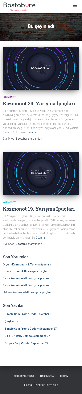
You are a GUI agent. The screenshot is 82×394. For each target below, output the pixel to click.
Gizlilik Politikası (24, 376)
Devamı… (32, 132)
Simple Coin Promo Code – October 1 (28, 314)
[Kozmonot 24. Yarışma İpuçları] (41, 68)
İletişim (64, 376)
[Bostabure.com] (20, 6)
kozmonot (9, 97)
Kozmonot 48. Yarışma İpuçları (31, 264)
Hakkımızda (47, 376)
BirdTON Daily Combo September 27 (27, 335)
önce (9, 138)
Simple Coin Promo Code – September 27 (31, 328)
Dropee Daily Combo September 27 (26, 343)
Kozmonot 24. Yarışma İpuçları (39, 103)
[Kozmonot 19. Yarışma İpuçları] (41, 173)
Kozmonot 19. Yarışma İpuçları (39, 209)
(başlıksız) (11, 321)
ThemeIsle (51, 384)
